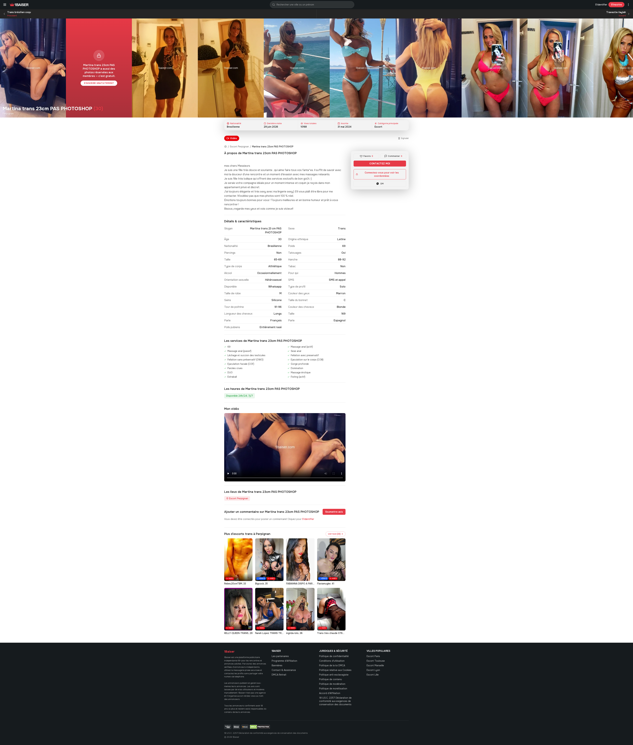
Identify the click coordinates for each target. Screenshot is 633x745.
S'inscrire (616, 4)
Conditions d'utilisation (332, 660)
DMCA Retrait (279, 674)
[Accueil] (225, 146)
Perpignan (8, 113)
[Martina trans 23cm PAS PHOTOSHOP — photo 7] (495, 68)
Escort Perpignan (239, 146)
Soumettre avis (334, 511)
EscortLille (373, 674)
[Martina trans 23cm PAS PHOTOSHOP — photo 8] (560, 68)
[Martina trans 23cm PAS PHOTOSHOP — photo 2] (165, 68)
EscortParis (373, 656)
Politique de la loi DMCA (332, 665)
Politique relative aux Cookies (335, 670)
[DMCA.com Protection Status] (260, 727)
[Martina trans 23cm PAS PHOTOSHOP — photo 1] (33, 68)
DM (382, 183)
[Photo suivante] (629, 68)
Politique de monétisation (333, 688)
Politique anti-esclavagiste (333, 674)
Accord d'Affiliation (329, 693)
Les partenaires (280, 656)
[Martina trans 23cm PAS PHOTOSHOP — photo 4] (297, 68)
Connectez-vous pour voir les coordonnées (382, 174)
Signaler (405, 138)
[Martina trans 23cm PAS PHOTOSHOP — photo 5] (363, 68)
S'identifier (601, 4)
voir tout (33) (335, 534)
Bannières (277, 665)
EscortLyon (373, 670)
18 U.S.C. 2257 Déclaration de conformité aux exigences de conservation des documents (335, 701)
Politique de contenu (330, 679)
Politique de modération (332, 683)
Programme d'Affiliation (284, 660)
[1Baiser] (19, 4)
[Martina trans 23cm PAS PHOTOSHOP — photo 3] (231, 68)
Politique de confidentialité (334, 656)
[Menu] (5, 4)
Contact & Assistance (284, 670)
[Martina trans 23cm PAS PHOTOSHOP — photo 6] (429, 68)
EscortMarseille (375, 665)
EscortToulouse (376, 660)
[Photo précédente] (4, 68)
